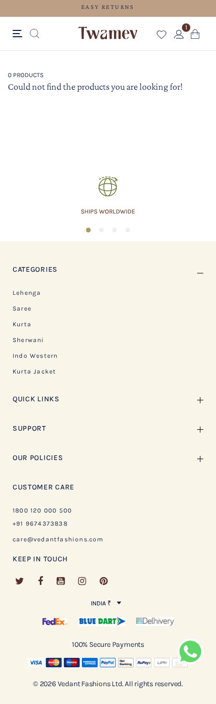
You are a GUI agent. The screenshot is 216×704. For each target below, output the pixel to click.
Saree (22, 308)
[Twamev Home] (108, 33)
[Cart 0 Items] (195, 36)
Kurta (22, 324)
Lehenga (27, 292)
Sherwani (29, 340)
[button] (162, 36)
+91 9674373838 (40, 523)
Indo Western (35, 355)
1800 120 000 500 (42, 510)
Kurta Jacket (34, 371)
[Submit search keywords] (34, 34)
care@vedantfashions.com (58, 539)
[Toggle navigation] (19, 34)
